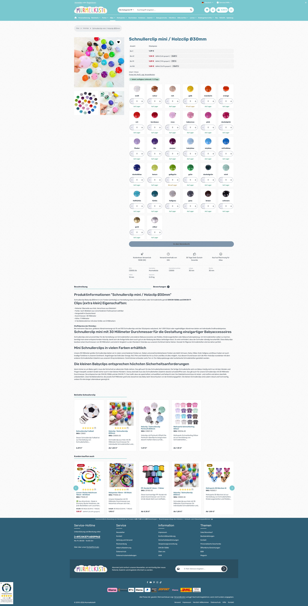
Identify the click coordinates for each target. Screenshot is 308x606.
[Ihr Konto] (213, 10)
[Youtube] (151, 582)
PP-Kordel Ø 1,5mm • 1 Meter (152, 488)
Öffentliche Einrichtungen (210, 548)
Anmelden (78, 3)
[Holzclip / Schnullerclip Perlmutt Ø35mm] (154, 414)
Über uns (161, 552)
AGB (160, 555)
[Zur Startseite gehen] (90, 9)
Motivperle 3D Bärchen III (216, 488)
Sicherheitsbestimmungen (168, 540)
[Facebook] (147, 582)
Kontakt (119, 536)
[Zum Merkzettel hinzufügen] (118, 42)
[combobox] (162, 10)
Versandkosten (180, 597)
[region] (99, 76)
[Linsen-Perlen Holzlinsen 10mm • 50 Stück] (89, 475)
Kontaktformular (93, 547)
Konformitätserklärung (166, 536)
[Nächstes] (232, 488)
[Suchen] (191, 10)
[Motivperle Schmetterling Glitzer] (186, 414)
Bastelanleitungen (207, 536)
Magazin (203, 555)
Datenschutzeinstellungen (126, 555)
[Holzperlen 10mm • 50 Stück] (122, 475)
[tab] (112, 287)
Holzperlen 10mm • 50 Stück (120, 493)
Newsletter (120, 532)
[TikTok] (161, 582)
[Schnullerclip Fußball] (89, 414)
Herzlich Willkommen (201, 602)
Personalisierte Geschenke (210, 544)
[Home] (75, 18)
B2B (202, 552)
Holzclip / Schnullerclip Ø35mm (118, 432)
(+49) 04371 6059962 (87, 536)
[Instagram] (157, 582)
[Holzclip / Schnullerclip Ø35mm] (122, 414)
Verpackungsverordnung (167, 544)
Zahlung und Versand (124, 540)
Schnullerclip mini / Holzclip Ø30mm (106, 28)
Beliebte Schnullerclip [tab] (84, 395)
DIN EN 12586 (163, 548)
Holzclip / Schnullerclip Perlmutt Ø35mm (150, 428)
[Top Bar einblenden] (231, 10)
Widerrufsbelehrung (123, 548)
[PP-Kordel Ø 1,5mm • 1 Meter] (154, 475)
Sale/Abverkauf (206, 532)
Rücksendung (121, 544)
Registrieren (91, 3)
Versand (177, 602)
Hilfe (224, 602)
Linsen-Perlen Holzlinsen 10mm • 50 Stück (86, 494)
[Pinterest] (154, 582)
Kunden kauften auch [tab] (84, 456)
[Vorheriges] (75, 488)
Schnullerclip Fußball (85, 431)
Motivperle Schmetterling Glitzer (183, 428)
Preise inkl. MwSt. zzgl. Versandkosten (142, 74)
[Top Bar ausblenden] (306, 2)
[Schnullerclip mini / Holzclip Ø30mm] (99, 62)
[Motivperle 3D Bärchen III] (219, 475)
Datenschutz (121, 552)
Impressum (162, 532)
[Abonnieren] (224, 568)
